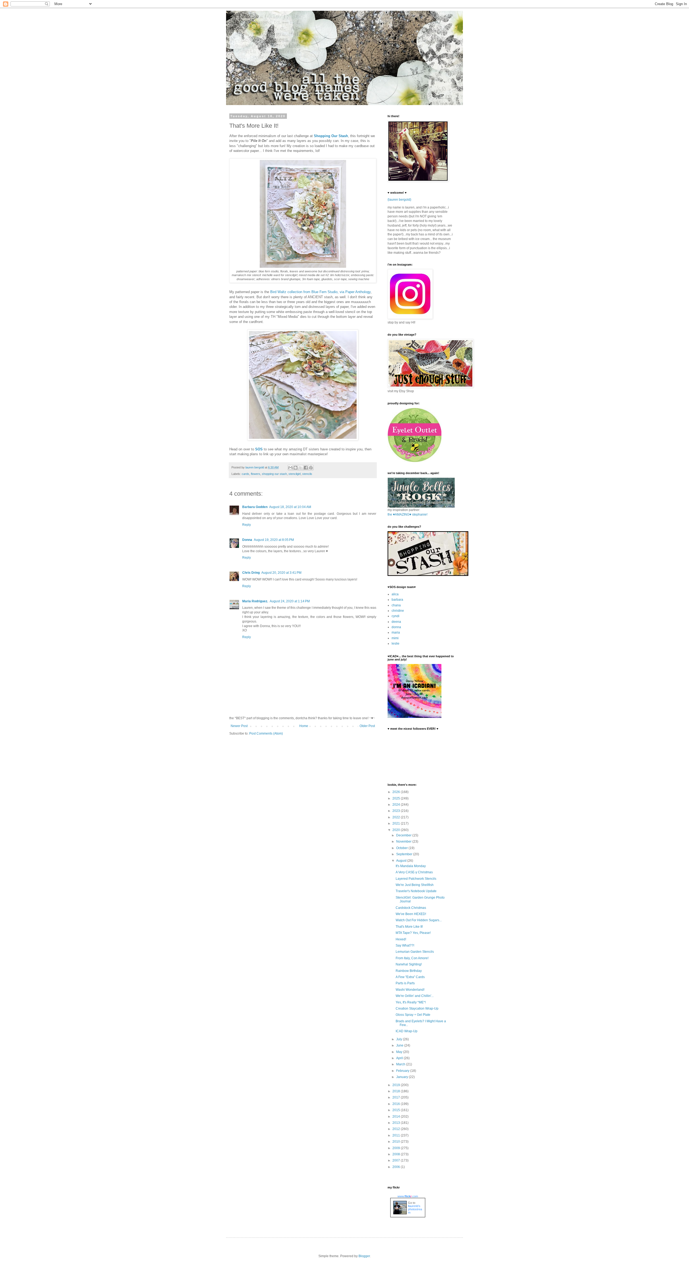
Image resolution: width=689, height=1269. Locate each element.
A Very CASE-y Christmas (414, 872)
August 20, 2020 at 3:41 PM (281, 573)
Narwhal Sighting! (409, 964)
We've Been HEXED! (411, 914)
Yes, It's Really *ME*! (411, 1002)
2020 (396, 830)
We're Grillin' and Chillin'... (415, 996)
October (402, 848)
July (399, 1039)
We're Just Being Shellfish (415, 885)
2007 (396, 1160)
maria (396, 632)
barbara (397, 600)
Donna (247, 540)
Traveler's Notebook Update (416, 891)
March (401, 1064)
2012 (396, 1129)
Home (303, 726)
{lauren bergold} (399, 199)
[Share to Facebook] (305, 467)
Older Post (367, 726)
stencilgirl (295, 473)
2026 (396, 792)
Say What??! (405, 945)
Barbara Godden (255, 507)
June (400, 1045)
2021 (396, 823)
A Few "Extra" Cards (410, 977)
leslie (395, 643)
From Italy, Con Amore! (412, 958)
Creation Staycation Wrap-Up (417, 1008)
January (402, 1077)
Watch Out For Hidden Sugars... (419, 920)
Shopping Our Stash (331, 136)
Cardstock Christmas (411, 908)
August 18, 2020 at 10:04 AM (290, 507)
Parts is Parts (405, 983)
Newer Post (239, 726)
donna (396, 627)
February (403, 1071)
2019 (396, 1085)
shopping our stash (274, 473)
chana (396, 605)
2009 (396, 1148)
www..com (408, 1196)
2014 (396, 1116)
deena (396, 622)
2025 (396, 798)
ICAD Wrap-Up (406, 1031)
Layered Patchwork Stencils (416, 879)
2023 (396, 811)
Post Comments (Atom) (266, 733)
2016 (396, 1104)
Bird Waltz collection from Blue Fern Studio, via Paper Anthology (320, 292)
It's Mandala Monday (411, 866)
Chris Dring (251, 573)
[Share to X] (300, 467)
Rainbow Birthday (409, 971)
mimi (395, 638)
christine (398, 611)
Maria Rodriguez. (255, 601)
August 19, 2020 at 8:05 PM (274, 540)
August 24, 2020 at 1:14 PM (290, 601)
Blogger (364, 1256)
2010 (396, 1141)
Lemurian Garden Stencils (415, 952)
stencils (307, 473)
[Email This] (290, 467)
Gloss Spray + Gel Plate (413, 1015)
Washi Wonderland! (410, 990)
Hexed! (401, 939)
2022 (396, 817)
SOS (259, 449)
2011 (396, 1135)
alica (395, 594)
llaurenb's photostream (415, 1209)
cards (245, 473)
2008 (396, 1154)
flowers (255, 473)
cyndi (395, 616)
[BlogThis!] (295, 467)
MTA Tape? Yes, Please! (413, 933)
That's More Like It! (409, 927)
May (399, 1052)
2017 (396, 1097)
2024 (396, 804)
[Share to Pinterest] (311, 467)
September (404, 854)
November (404, 841)
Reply (246, 525)
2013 (396, 1123)
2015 (396, 1110)
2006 (396, 1167)
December (404, 835)
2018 (396, 1091)
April (400, 1058)
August (401, 861)
